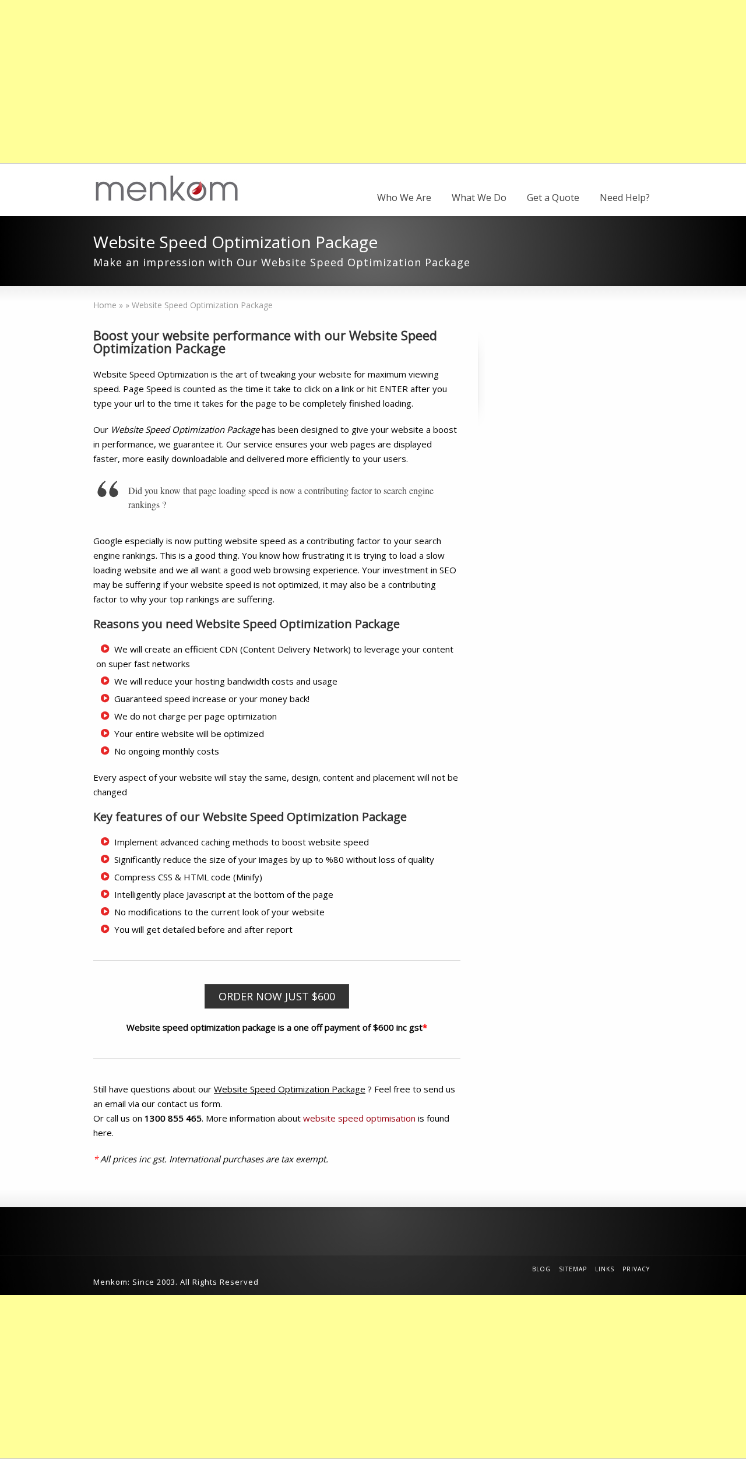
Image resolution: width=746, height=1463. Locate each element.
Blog (541, 1269)
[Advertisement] (349, 81)
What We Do (479, 197)
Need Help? (625, 197)
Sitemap (573, 1269)
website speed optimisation (359, 1118)
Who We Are (404, 197)
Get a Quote (553, 197)
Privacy (636, 1269)
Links (604, 1269)
